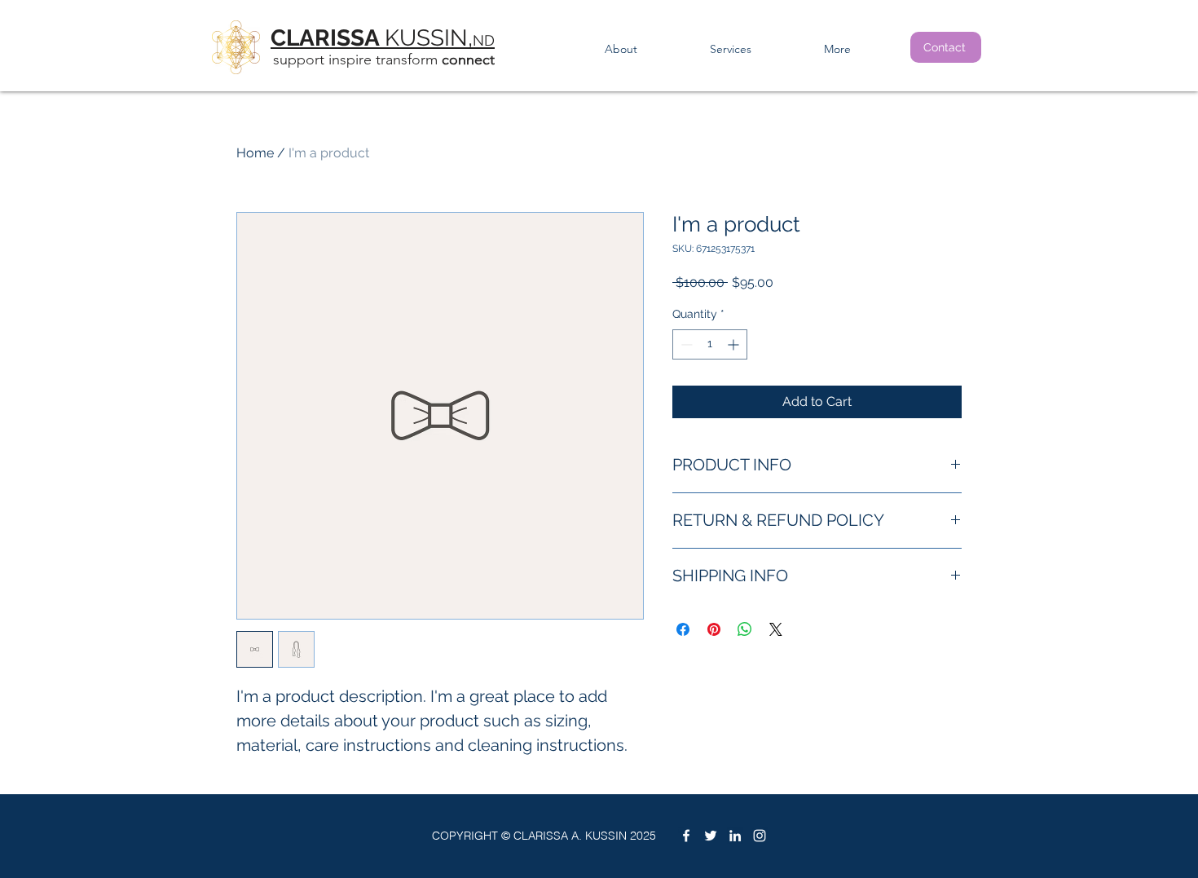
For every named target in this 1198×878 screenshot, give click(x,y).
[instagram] (759, 835)
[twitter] (711, 835)
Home (255, 153)
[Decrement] (685, 344)
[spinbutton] (710, 344)
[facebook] (686, 835)
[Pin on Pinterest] (714, 629)
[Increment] (735, 344)
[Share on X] (776, 629)
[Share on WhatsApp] (745, 629)
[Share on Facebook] (683, 629)
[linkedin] (735, 835)
